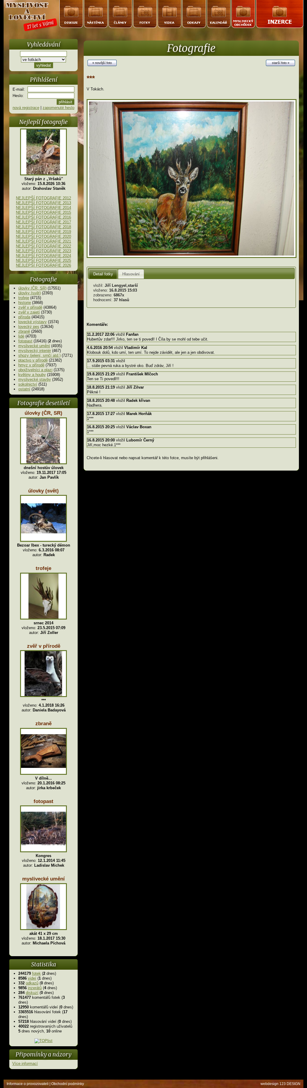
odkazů (32, 983)
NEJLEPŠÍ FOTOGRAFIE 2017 (43, 222)
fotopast (25, 341)
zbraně (24, 331)
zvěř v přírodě (30, 307)
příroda (24, 317)
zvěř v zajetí (29, 312)
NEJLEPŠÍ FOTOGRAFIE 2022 (43, 246)
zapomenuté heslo (58, 107)
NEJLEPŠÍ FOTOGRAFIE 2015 (43, 212)
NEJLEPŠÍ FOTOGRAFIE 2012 (43, 198)
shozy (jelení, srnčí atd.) (39, 355)
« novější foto (102, 63)
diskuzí (32, 992)
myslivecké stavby (34, 379)
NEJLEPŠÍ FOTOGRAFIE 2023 (43, 251)
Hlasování (131, 274)
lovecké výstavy (32, 322)
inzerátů (35, 988)
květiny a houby (32, 374)
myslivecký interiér (34, 350)
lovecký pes (28, 326)
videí (32, 978)
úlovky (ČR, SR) (32, 288)
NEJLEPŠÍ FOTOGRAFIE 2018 (43, 227)
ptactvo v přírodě (33, 360)
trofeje (23, 297)
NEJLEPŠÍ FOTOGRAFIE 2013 (43, 203)
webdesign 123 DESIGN (280, 1084)
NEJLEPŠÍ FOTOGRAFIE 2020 (43, 236)
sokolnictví (27, 384)
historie (24, 302)
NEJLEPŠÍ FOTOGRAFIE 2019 (43, 231)
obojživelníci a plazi (35, 370)
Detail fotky (103, 274)
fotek (36, 973)
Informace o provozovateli (28, 1084)
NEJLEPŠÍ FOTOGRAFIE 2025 (43, 260)
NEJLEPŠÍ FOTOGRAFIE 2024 (43, 255)
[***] (192, 256)
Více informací (25, 1063)
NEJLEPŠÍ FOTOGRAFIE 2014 (43, 207)
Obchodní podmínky (67, 1084)
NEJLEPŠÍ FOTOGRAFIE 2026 (43, 265)
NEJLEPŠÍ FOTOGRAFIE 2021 (43, 241)
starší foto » (280, 63)
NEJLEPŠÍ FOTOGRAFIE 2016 (43, 217)
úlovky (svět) (29, 293)
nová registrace (26, 107)
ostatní (24, 389)
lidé (21, 336)
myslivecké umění (34, 346)
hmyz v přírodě (31, 365)
